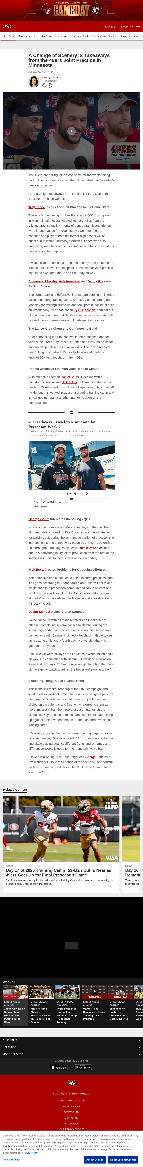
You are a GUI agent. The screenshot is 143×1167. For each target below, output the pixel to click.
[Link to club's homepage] (7, 25)
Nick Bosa (36, 579)
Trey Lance (36, 207)
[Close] (137, 1136)
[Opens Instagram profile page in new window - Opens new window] (50, 85)
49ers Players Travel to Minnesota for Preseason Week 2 (65, 429)
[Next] (87, 498)
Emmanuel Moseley (43, 281)
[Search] (131, 26)
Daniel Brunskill (73, 382)
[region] (71, 1149)
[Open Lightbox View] (71, 481)
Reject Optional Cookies (123, 1159)
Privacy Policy (71, 1121)
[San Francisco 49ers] (71, 1099)
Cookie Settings (11, 1159)
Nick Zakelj (70, 387)
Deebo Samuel (39, 622)
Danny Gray (97, 281)
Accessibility (71, 1127)
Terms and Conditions (71, 1116)
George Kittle (97, 772)
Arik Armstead (70, 281)
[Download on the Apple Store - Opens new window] (59, 1083)
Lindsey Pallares (50, 77)
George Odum (39, 524)
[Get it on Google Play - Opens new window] (83, 1084)
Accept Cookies (94, 1159)
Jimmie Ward (104, 553)
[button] (71, 131)
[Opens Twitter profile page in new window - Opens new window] (44, 85)
